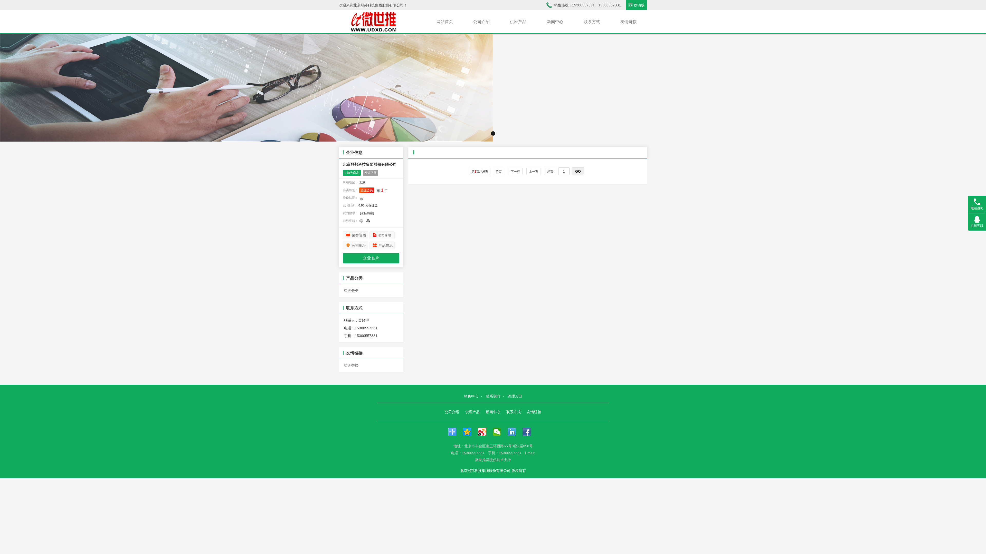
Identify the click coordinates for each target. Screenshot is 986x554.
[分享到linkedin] (514, 432)
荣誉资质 (359, 235)
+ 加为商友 (351, 173)
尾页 (550, 171)
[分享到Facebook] (529, 432)
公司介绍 (481, 21)
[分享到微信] (499, 432)
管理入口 (515, 396)
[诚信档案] (367, 213)
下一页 (515, 171)
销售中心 (471, 396)
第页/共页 (479, 171)
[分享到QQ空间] (469, 432)
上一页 (533, 171)
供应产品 (518, 21)
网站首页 (445, 21)
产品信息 (385, 245)
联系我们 (493, 396)
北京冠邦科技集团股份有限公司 (370, 164)
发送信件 (370, 173)
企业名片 (371, 258)
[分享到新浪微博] (484, 432)
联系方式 (592, 21)
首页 (499, 171)
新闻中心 (555, 21)
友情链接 (628, 21)
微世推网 (482, 460)
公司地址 (359, 245)
